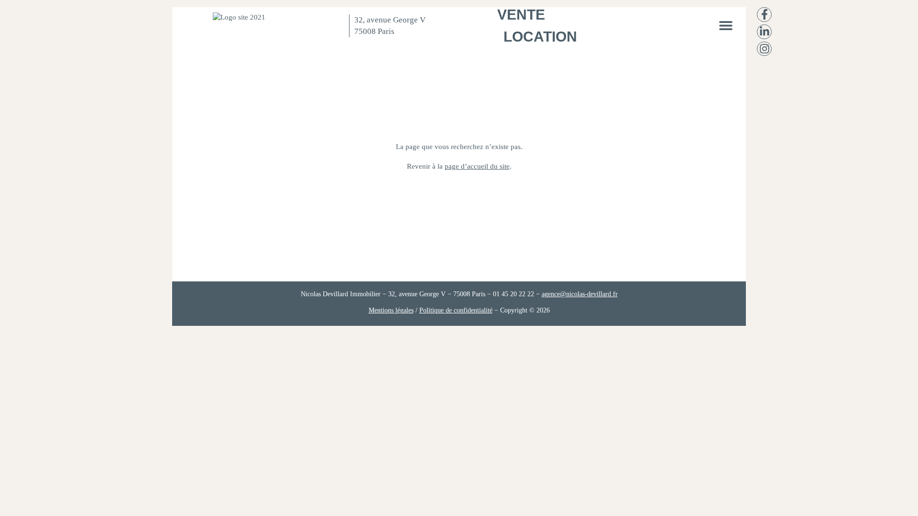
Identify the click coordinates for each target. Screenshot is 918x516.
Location (540, 36)
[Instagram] (764, 49)
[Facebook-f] (764, 14)
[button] (725, 25)
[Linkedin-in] (764, 31)
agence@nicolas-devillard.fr (580, 294)
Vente (521, 14)
